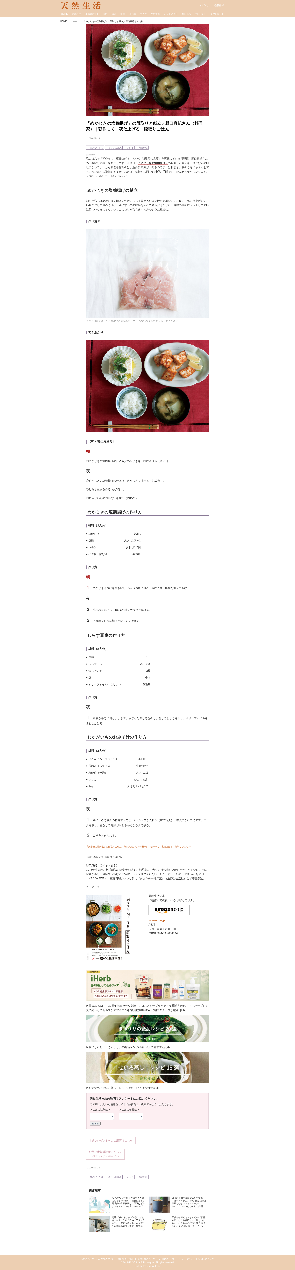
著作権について (106, 1259)
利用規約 (163, 1259)
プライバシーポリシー (183, 1259)
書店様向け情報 (125, 1259)
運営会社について (146, 1259)
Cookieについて (206, 1259)
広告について (87, 1259)
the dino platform (151, 1266)
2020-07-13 (93, 138)
